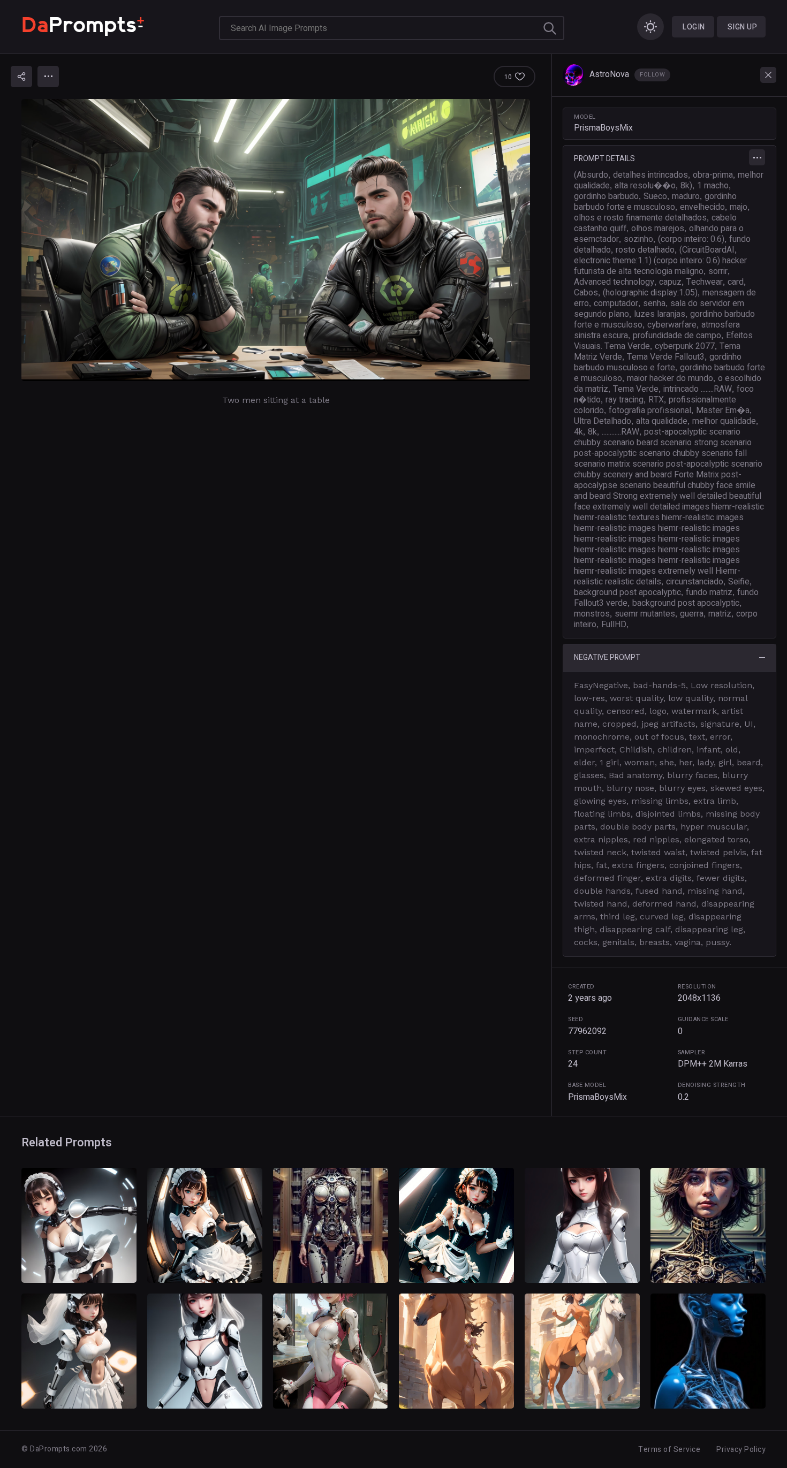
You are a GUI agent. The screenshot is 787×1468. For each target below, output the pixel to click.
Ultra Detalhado (602, 421)
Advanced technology (614, 282)
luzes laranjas (659, 314)
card (736, 282)
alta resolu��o (645, 185)
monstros (592, 613)
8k (592, 431)
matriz (719, 613)
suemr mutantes (645, 613)
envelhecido (702, 207)
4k (578, 431)
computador (616, 303)
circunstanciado (694, 581)
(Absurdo (591, 175)
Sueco (655, 196)
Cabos (586, 292)
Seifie (739, 581)
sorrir (718, 271)
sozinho (638, 239)
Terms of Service (669, 1449)
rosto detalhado (645, 250)
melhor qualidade (724, 421)
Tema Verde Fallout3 (666, 357)
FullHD (613, 624)
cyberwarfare (672, 324)
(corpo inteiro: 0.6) (691, 239)
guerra (691, 613)
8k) (686, 185)
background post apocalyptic (627, 592)
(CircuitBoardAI (707, 250)
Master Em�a (723, 410)
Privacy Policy (741, 1449)
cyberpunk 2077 (685, 346)
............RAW (620, 431)
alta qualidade (661, 421)
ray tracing (625, 399)
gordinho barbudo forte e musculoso (655, 202)
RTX (656, 399)
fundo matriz (709, 592)
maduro (686, 196)
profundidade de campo (677, 335)
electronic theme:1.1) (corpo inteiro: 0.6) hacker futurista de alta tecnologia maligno (660, 266)
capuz (670, 282)
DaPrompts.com (58, 1449)
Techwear (704, 282)
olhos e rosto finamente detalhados (640, 217)
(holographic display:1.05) (650, 292)
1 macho (713, 185)
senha (654, 303)
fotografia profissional (650, 410)
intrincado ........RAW (697, 389)
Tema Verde (636, 389)
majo (738, 207)
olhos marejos (657, 228)
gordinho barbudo (606, 196)
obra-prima (713, 175)
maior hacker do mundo (670, 378)
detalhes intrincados (650, 175)
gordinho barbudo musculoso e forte (657, 362)
